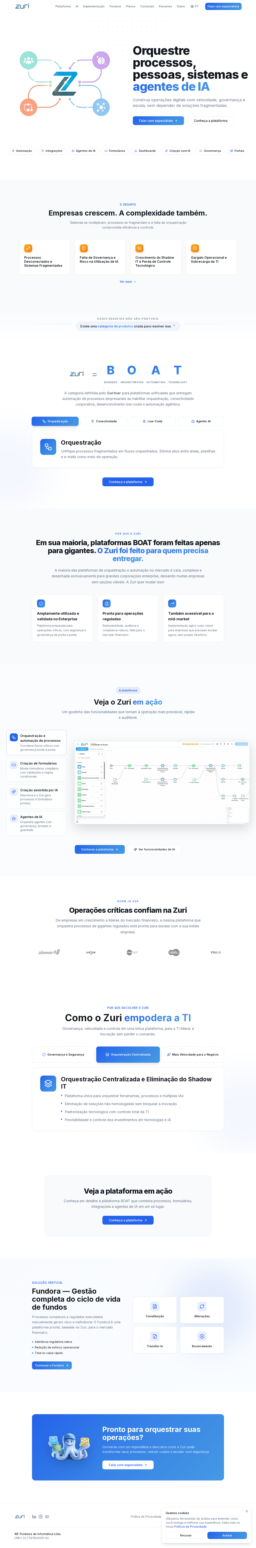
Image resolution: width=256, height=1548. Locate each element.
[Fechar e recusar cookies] (247, 1511)
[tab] (55, 421)
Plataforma (63, 6)
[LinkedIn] (34, 1517)
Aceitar (227, 1535)
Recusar (186, 1535)
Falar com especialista (223, 6)
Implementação (94, 6)
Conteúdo (147, 6)
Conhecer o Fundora (49, 1365)
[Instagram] (41, 1517)
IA (77, 6)
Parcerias (165, 6)
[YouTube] (47, 1517)
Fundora (115, 6)
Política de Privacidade (146, 1516)
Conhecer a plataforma (97, 849)
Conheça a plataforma (210, 121)
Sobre (181, 6)
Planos (130, 6)
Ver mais (126, 281)
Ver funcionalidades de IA (157, 849)
